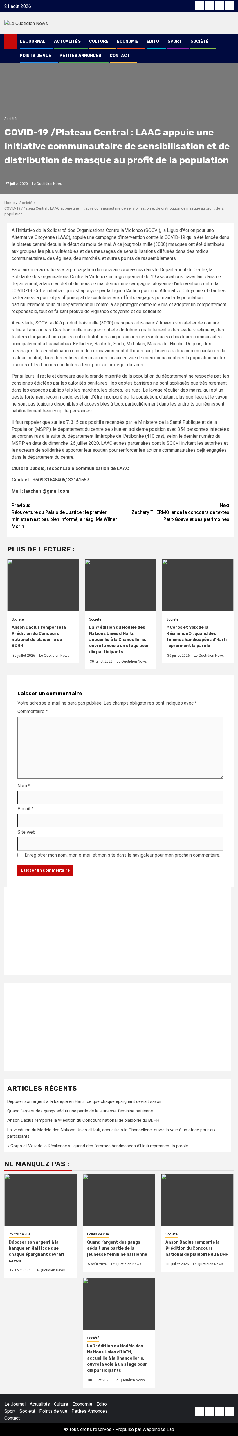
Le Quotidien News (47, 184)
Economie (127, 41)
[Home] (10, 41)
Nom (23, 785)
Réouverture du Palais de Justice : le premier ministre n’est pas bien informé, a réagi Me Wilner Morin (64, 516)
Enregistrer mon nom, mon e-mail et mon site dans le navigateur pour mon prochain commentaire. (122, 855)
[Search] (229, 41)
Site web (26, 832)
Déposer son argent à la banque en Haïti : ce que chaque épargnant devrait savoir (84, 1101)
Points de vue (35, 55)
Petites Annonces (80, 55)
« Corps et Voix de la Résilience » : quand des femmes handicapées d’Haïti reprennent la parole (97, 1146)
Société (199, 41)
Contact (120, 55)
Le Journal (33, 41)
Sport (174, 41)
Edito (153, 41)
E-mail (25, 809)
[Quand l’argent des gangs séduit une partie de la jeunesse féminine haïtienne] (119, 1200)
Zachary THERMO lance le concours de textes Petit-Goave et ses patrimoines (180, 512)
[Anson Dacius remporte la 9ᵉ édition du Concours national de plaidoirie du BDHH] (197, 1200)
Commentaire (32, 711)
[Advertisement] (117, 931)
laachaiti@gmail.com (46, 491)
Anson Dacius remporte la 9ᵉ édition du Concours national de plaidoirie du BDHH (83, 1120)
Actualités (67, 41)
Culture (99, 41)
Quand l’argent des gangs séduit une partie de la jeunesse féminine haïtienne (80, 1111)
